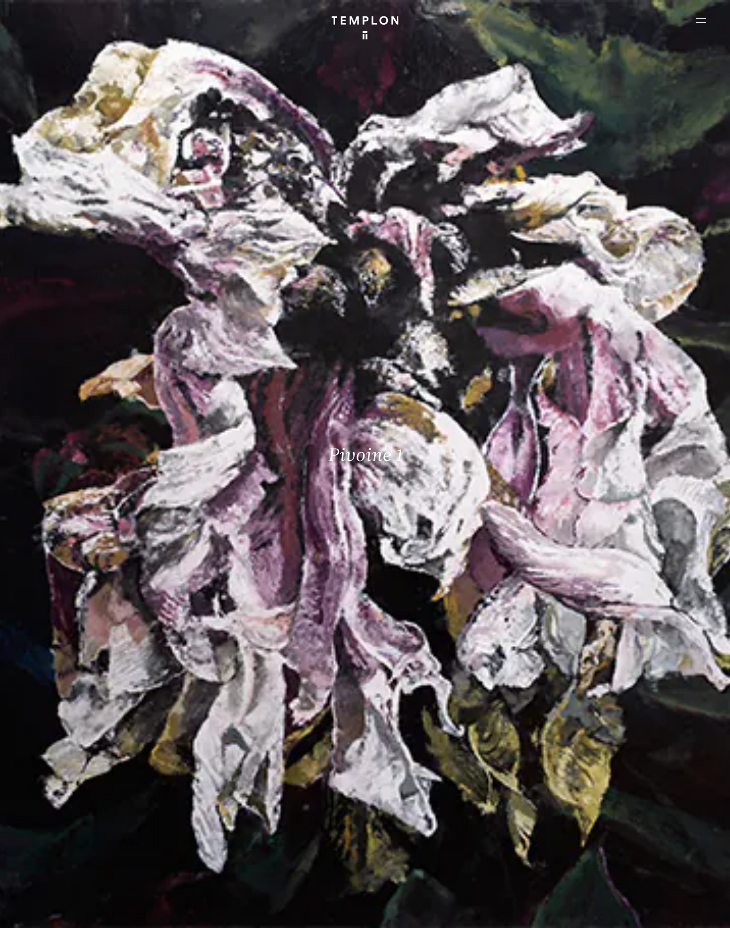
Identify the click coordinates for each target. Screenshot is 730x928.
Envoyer (408, 845)
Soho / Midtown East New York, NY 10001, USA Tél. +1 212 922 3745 (250, 834)
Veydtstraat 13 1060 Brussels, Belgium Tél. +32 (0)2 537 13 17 (245, 767)
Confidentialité (643, 912)
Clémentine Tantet (179, 912)
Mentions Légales (591, 912)
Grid (263, 912)
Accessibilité (690, 912)
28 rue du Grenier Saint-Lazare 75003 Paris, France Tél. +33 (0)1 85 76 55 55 (81, 834)
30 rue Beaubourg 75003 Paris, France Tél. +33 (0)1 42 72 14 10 (67, 767)
